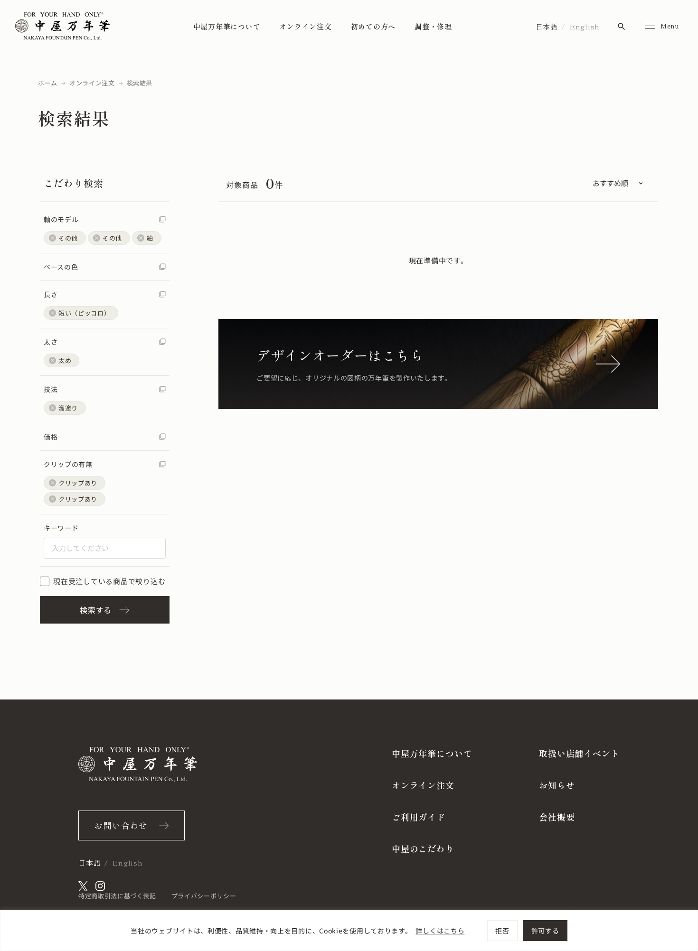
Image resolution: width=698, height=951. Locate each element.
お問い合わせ (121, 825)
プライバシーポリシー (203, 895)
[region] (349, 930)
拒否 (502, 930)
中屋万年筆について (227, 26)
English (584, 26)
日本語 (547, 26)
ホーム (47, 82)
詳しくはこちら (439, 930)
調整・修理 (433, 26)
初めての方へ (373, 26)
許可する (545, 930)
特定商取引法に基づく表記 (117, 895)
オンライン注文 (305, 26)
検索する (96, 609)
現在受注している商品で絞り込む (109, 581)
